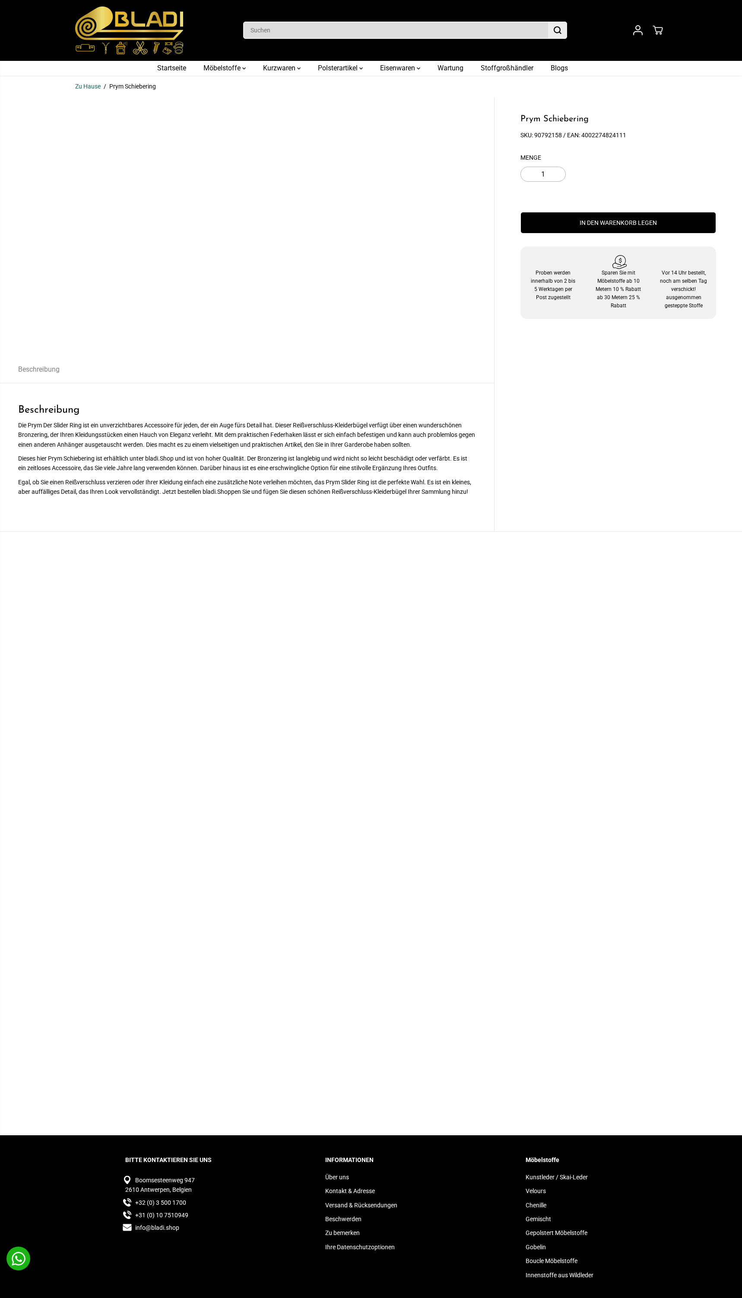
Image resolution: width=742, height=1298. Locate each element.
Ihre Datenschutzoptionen (360, 1247)
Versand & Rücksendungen (361, 1205)
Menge (530, 157)
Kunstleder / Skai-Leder (557, 1177)
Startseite (171, 68)
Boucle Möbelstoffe (551, 1260)
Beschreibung (39, 369)
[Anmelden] (638, 30)
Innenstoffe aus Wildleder (559, 1275)
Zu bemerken (342, 1232)
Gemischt (538, 1219)
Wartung (450, 68)
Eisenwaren (398, 68)
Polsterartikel (338, 68)
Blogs (559, 68)
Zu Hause (88, 86)
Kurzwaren (280, 68)
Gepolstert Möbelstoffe (556, 1232)
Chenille (536, 1205)
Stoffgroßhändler (507, 68)
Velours (536, 1190)
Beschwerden (343, 1219)
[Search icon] (557, 30)
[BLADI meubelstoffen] (129, 30)
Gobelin (536, 1247)
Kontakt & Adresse (350, 1190)
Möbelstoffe (222, 68)
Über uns (337, 1177)
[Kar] (658, 30)
